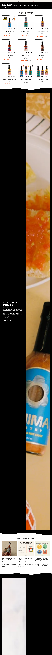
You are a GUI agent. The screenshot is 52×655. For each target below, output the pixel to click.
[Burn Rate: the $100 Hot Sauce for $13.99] (9, 548)
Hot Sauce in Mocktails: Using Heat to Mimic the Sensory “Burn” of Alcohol (42, 559)
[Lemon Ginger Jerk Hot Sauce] (42, 22)
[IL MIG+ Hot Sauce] (9, 22)
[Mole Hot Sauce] (42, 46)
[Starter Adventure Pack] (42, 70)
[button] (15, 6)
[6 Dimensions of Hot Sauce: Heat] (25, 548)
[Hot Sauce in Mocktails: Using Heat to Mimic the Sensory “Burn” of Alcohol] (42, 548)
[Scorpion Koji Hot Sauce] (9, 46)
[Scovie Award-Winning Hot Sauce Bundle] (25, 70)
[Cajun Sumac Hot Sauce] (25, 22)
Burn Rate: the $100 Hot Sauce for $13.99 (8, 559)
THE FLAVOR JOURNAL (26, 539)
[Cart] (49, 5)
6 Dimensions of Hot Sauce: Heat (25, 559)
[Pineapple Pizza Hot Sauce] (9, 70)
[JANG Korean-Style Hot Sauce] (25, 46)
